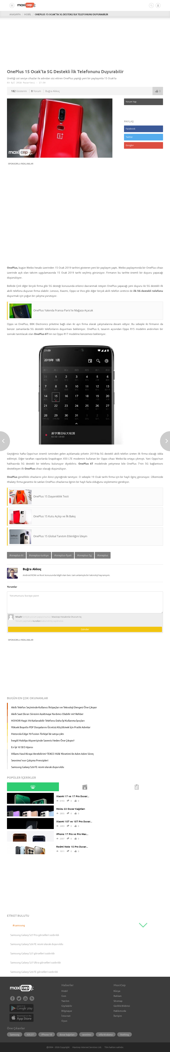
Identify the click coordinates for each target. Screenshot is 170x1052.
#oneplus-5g (84, 555)
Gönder (85, 629)
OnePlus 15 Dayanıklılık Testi (51, 496)
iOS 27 (30, 1034)
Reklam (118, 995)
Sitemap (118, 1000)
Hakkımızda (120, 1010)
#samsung (19, 925)
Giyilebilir (66, 1005)
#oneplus (102, 555)
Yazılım (65, 1000)
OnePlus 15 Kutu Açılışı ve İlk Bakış (54, 516)
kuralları (37, 620)
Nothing (124, 1034)
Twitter (129, 136)
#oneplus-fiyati (63, 555)
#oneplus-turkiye (39, 555)
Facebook (130, 128)
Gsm (63, 995)
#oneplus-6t (16, 555)
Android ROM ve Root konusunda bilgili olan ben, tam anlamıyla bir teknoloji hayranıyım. (66, 575)
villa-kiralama (106, 1034)
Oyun (64, 1020)
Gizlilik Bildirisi (122, 1005)
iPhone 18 (46, 1034)
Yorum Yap (131, 101)
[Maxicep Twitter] (19, 999)
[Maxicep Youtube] (25, 999)
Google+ (130, 145)
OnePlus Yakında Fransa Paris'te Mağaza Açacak (63, 310)
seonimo (86, 1034)
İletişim (118, 1015)
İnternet (66, 1015)
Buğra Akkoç (52, 91)
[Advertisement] (85, 42)
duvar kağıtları (67, 1034)
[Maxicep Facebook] (12, 999)
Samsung (14, 1034)
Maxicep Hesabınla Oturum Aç (67, 616)
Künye (117, 990)
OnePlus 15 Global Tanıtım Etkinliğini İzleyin (60, 536)
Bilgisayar (66, 1010)
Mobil (64, 990)
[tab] (33, 786)
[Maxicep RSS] (32, 999)
